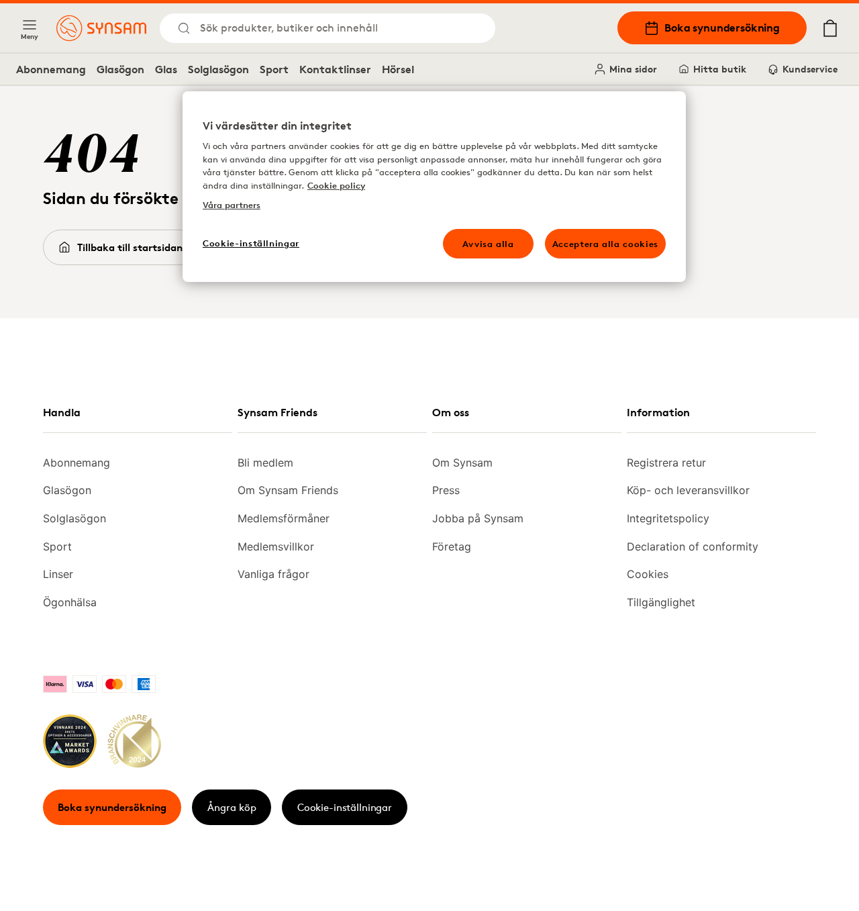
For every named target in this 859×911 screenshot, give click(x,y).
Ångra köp (231, 807)
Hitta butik (719, 69)
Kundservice (810, 69)
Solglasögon (218, 69)
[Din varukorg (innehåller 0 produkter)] (830, 28)
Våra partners (231, 204)
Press (446, 490)
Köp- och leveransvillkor (688, 490)
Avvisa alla (488, 243)
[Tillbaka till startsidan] (101, 28)
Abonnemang (51, 69)
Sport (274, 69)
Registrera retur (666, 462)
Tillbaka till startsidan (130, 247)
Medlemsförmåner (284, 518)
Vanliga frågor (273, 574)
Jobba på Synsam (477, 518)
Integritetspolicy (668, 518)
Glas (166, 69)
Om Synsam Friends (288, 490)
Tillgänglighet (661, 602)
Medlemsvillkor (276, 546)
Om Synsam (462, 462)
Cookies (647, 574)
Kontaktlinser (335, 69)
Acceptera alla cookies (605, 243)
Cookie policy (336, 185)
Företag (451, 546)
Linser (58, 574)
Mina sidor (633, 69)
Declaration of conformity (692, 546)
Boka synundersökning (722, 27)
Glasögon (120, 69)
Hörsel (398, 69)
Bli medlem (265, 462)
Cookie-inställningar (344, 807)
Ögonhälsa (70, 602)
